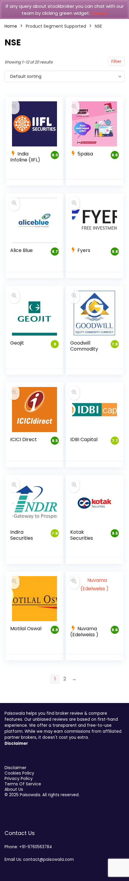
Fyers (83, 250)
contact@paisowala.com (48, 859)
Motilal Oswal (25, 628)
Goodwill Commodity (84, 345)
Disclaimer (15, 768)
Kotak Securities (81, 535)
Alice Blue (21, 250)
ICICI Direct (23, 439)
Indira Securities (21, 535)
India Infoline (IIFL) (25, 156)
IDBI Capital (84, 439)
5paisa (85, 153)
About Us (13, 789)
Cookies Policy (19, 773)
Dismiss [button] (99, 13)
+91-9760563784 (35, 847)
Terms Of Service (22, 784)
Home (10, 26)
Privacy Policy (18, 778)
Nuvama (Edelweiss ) (84, 631)
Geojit (17, 342)
